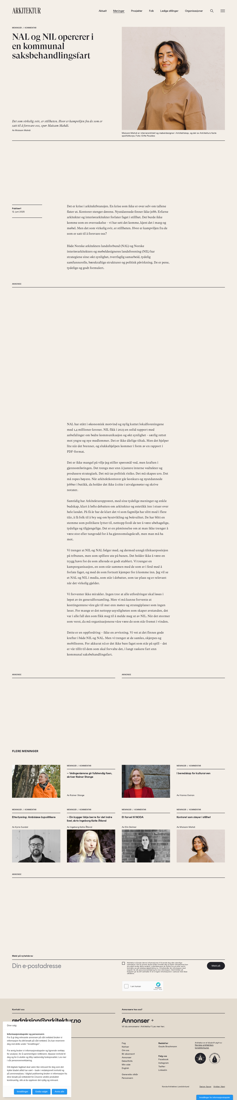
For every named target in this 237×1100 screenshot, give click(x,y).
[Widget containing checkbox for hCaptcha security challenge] (142, 986)
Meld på (216, 965)
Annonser (135, 1020)
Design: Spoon (205, 1087)
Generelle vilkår (130, 1074)
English (125, 1068)
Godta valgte (41, 1091)
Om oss (125, 1050)
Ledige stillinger (169, 10)
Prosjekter (137, 10)
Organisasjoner (194, 10)
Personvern (127, 1078)
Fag (124, 1043)
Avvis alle (59, 1091)
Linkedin (162, 1070)
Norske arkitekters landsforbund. (204, 1046)
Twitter (161, 1066)
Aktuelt (103, 10)
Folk (151, 10)
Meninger (119, 10)
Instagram (163, 1063)
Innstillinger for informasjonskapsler (214, 1097)
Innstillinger (22, 1091)
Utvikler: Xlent (219, 1087)
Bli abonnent (128, 1054)
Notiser (125, 1046)
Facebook (163, 1059)
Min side (126, 1064)
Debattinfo (127, 1061)
